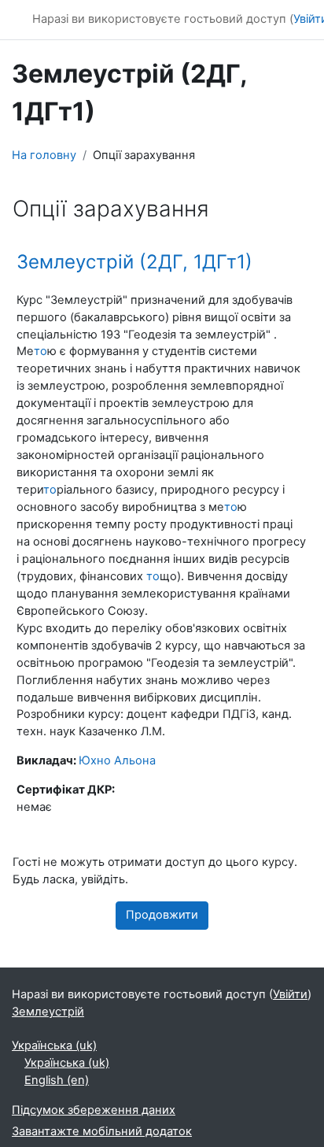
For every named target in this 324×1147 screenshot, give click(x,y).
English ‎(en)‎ (56, 1080)
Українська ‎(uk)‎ (54, 1045)
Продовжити (162, 915)
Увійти (290, 994)
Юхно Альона (117, 760)
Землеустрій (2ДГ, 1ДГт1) (134, 261)
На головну (44, 155)
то (40, 351)
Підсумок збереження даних (93, 1110)
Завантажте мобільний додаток (102, 1131)
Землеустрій (48, 1012)
